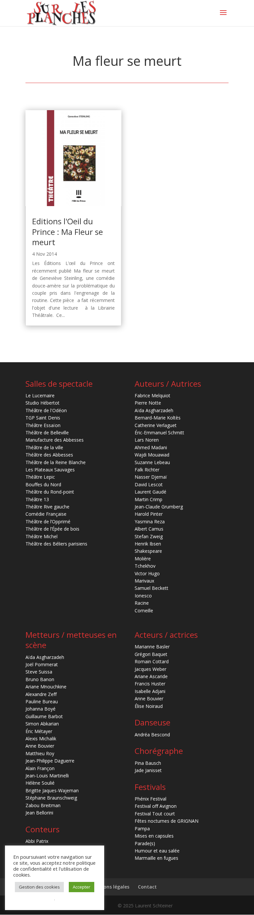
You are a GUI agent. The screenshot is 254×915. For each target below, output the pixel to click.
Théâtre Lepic (40, 477)
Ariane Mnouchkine (45, 686)
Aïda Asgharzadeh (154, 410)
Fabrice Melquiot (152, 395)
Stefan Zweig (149, 536)
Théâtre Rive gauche (47, 506)
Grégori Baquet (151, 654)
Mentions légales (109, 887)
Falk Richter (147, 469)
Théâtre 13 (37, 499)
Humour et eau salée (157, 851)
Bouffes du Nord (43, 484)
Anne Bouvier (39, 746)
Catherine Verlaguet (156, 425)
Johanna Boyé (40, 709)
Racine (142, 603)
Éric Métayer (38, 731)
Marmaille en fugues (156, 858)
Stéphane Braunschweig (51, 798)
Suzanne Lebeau (152, 462)
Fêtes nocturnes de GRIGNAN (166, 821)
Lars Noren (147, 440)
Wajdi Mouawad (152, 455)
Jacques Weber (150, 669)
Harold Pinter (149, 514)
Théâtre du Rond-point (49, 492)
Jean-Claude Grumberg (159, 506)
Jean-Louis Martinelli (47, 775)
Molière (143, 558)
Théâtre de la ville (44, 447)
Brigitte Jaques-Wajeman (52, 790)
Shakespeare (148, 551)
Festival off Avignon (156, 806)
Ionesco (143, 595)
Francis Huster (150, 683)
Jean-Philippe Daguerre (49, 761)
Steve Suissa (38, 672)
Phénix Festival (150, 799)
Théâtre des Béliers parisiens (56, 544)
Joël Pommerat (41, 664)
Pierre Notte (148, 403)
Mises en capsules (154, 836)
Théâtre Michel (41, 536)
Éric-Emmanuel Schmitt (159, 432)
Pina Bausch (148, 763)
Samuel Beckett (151, 588)
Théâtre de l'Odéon (46, 410)
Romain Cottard (152, 661)
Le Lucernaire (40, 395)
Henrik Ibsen (148, 544)
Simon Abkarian (42, 723)
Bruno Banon (39, 679)
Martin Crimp (148, 499)
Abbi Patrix (36, 841)
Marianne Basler (152, 646)
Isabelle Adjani (150, 691)
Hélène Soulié (40, 783)
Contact (147, 887)
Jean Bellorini (39, 812)
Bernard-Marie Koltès (158, 417)
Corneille (144, 610)
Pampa (142, 828)
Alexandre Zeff (41, 694)
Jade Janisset (148, 770)
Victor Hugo (147, 573)
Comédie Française (45, 514)
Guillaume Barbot (44, 716)
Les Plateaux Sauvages (50, 469)
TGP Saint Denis (42, 417)
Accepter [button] (81, 887)
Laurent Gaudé (150, 492)
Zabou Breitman (43, 805)
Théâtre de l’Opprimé (47, 521)
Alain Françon (40, 768)
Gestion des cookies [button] (39, 887)
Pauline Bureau (41, 701)
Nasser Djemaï (151, 477)
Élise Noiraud (149, 706)
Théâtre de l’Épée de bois (52, 529)
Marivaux (144, 581)
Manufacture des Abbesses (54, 440)
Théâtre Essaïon (43, 425)
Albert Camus (149, 529)
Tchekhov (145, 566)
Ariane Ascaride (151, 676)
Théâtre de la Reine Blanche (55, 462)
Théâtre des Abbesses (49, 455)
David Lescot (149, 484)
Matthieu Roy (39, 753)
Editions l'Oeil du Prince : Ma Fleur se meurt (67, 231)
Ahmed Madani (151, 447)
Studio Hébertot (42, 403)
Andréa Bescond (152, 734)
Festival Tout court (155, 813)
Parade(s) (145, 843)
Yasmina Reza (150, 521)
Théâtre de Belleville (47, 432)
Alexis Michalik (40, 738)
